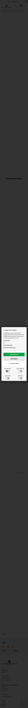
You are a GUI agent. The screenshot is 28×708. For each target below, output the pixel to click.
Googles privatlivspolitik (9, 347)
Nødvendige (8, 368)
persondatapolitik (7, 345)
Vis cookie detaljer (14, 363)
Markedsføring (20, 368)
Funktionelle (8, 376)
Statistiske (20, 376)
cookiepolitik (6, 340)
